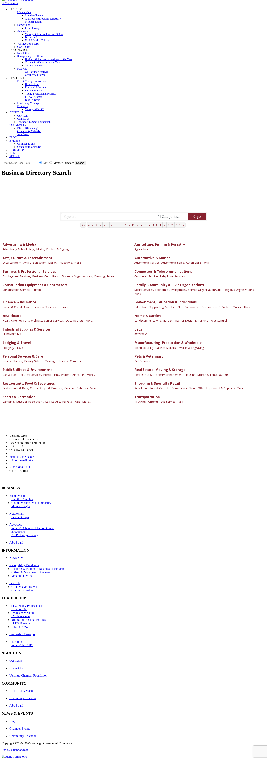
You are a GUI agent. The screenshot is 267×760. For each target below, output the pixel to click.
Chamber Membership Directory (43, 18)
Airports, (153, 401)
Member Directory (63, 162)
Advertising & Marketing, (19, 249)
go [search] (199, 216)
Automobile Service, (147, 262)
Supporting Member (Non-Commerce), (174, 307)
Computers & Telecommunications (163, 271)
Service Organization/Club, (205, 290)
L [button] (129, 224)
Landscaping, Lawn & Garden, (153, 320)
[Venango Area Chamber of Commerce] (19, 3)
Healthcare (12, 316)
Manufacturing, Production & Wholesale (168, 343)
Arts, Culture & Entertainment (27, 258)
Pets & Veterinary (148, 356)
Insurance (64, 307)
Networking (23, 24)
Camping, (9, 401)
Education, (141, 307)
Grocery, (69, 388)
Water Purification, (73, 374)
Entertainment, (12, 262)
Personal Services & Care (23, 356)
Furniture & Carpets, (157, 388)
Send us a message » (22, 456)
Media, (40, 249)
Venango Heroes (34, 65)
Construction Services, (17, 290)
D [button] (100, 224)
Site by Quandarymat (15, 750)
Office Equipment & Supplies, (217, 388)
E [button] (104, 224)
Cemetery (76, 361)
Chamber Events (26, 143)
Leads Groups (32, 28)
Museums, (66, 262)
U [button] (164, 224)
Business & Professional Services (29, 271)
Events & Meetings (35, 87)
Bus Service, (168, 401)
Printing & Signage (58, 249)
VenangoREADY (34, 109)
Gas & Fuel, (10, 374)
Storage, (203, 374)
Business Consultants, (46, 276)
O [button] (141, 224)
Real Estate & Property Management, (159, 374)
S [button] (157, 224)
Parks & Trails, (71, 401)
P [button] (145, 224)
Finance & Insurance (19, 302)
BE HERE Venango (28, 128)
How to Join (32, 84)
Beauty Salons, (33, 361)
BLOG (13, 137)
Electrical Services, (30, 374)
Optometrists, (75, 320)
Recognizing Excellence (30, 56)
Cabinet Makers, (166, 348)
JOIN (12, 153)
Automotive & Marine (152, 258)
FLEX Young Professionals (32, 81)
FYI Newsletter (33, 90)
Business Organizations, (77, 276)
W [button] (172, 224)
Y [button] (180, 224)
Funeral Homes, (13, 361)
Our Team (22, 115)
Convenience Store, (184, 388)
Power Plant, (51, 374)
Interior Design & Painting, (192, 320)
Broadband (31, 37)
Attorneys (140, 334)
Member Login (33, 21)
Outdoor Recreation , (30, 401)
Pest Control (218, 320)
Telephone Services (172, 276)
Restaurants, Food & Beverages (29, 383)
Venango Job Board (28, 43)
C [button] (96, 224)
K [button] (125, 224)
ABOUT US (16, 112)
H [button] (115, 224)
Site (45, 162)
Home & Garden (147, 316)
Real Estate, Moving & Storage (159, 369)
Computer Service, (146, 276)
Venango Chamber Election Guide (44, 34)
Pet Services (142, 361)
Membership (24, 12)
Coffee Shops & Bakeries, (46, 388)
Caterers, (83, 388)
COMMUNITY (17, 125)
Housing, (190, 374)
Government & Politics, (216, 307)
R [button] (153, 224)
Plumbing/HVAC (13, 334)
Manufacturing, (144, 348)
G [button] (112, 224)
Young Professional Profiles (40, 93)
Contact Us (23, 118)
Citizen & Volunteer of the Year (42, 62)
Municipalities (241, 307)
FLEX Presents (33, 96)
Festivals (22, 68)
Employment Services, (17, 276)
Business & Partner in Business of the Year (48, 59)
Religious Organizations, (239, 290)
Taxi (180, 401)
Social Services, (144, 290)
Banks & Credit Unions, (17, 307)
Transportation (147, 397)
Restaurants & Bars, (16, 388)
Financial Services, (45, 307)
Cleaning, (100, 276)
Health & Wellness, (31, 320)
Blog (12, 721)
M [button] (133, 224)
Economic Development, (171, 290)
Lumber (38, 290)
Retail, (138, 388)
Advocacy (22, 31)
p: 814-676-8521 (19, 467)
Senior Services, (54, 320)
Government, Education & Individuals (165, 302)
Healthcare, (10, 320)
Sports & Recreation (19, 397)
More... (78, 262)
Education (22, 106)
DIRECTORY (17, 150)
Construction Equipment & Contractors (35, 285)
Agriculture (141, 249)
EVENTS (14, 140)
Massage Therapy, (57, 361)
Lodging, (8, 348)
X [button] (176, 224)
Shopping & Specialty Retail (157, 383)
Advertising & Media (19, 244)
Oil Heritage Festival (36, 71)
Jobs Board (23, 134)
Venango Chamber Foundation (34, 121)
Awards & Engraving (191, 348)
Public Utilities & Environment (27, 369)
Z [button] (183, 224)
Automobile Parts (197, 262)
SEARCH (14, 156)
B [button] (93, 224)
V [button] (168, 224)
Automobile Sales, (173, 262)
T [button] (160, 224)
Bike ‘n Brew (32, 100)
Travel (19, 348)
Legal (139, 329)
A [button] (89, 224)
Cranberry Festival (35, 74)
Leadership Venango (28, 103)
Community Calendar (29, 131)
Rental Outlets (219, 374)
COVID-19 (23, 46)
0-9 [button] (83, 224)
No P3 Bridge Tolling (37, 40)
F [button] (107, 224)
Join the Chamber (34, 15)
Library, (53, 262)
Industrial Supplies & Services (27, 329)
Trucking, (140, 401)
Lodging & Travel (17, 343)
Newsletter (23, 53)
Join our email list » (21, 460)
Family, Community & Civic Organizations (169, 285)
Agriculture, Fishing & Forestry (159, 244)
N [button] (137, 224)
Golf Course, (53, 401)
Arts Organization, (35, 262)
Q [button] (149, 224)
